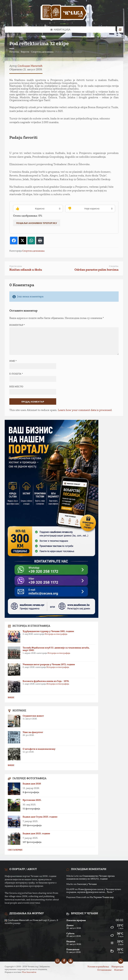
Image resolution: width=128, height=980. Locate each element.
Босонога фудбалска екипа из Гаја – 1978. (46, 681)
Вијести (25, 52)
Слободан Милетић (30, 66)
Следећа (113, 266)
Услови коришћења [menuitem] (98, 967)
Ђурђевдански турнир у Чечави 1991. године (48, 631)
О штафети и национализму (39, 749)
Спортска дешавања (42, 52)
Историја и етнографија (56, 634)
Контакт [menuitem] (118, 970)
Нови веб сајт (40, 920)
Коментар (17, 325)
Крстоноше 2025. (32, 800)
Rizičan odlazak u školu (25, 269)
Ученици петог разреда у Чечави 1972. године (49, 664)
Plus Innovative (29, 972)
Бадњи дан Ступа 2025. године (40, 817)
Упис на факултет (33, 732)
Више (11, 698)
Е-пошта (16, 374)
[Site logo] (64, 13)
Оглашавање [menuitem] (104, 970)
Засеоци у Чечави (87, 884)
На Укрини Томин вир (102, 897)
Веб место (16, 387)
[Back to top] (120, 961)
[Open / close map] (120, 29)
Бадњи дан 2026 (32, 784)
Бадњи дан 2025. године (36, 833)
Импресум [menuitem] (117, 967)
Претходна (15, 266)
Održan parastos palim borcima (96, 269)
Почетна (14, 52)
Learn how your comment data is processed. (85, 410)
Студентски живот (33, 716)
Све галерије (15, 850)
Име (13, 361)
